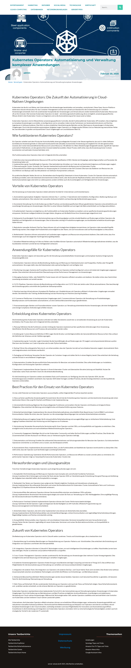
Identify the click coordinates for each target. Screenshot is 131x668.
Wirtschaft (90, 5)
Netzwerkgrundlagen (57, 9)
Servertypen (76, 9)
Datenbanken (37, 9)
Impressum (65, 634)
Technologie (75, 5)
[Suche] (120, 7)
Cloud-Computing (18, 9)
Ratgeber (46, 5)
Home (10, 82)
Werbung (65, 647)
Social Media (59, 5)
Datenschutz (65, 641)
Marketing (33, 5)
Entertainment (17, 5)
